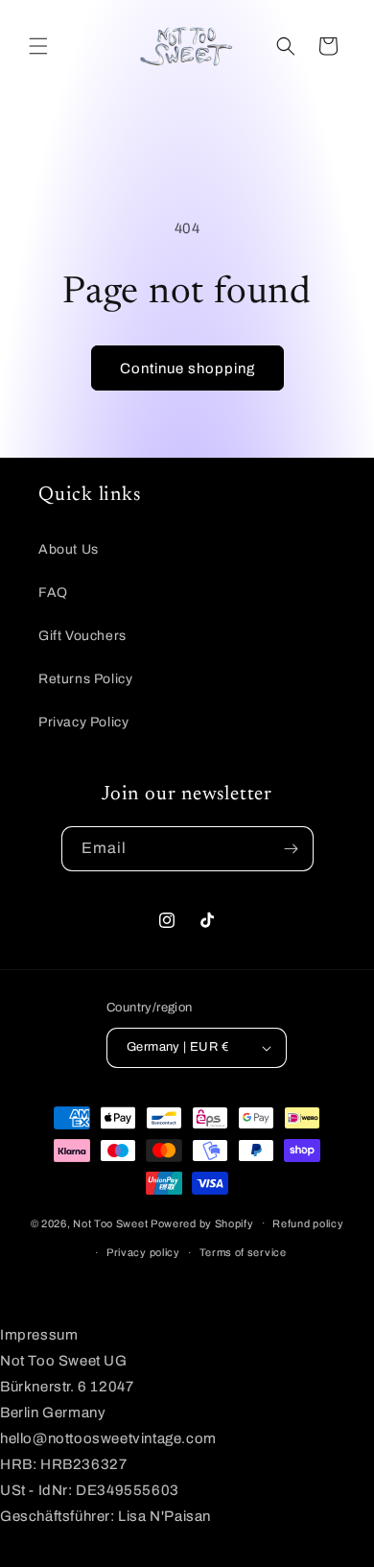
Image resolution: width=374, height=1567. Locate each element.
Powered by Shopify (202, 1222)
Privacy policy (143, 1252)
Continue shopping (187, 368)
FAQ (53, 592)
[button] (38, 46)
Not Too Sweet (110, 1222)
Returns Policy (85, 679)
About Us (68, 549)
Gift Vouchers (82, 636)
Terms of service (243, 1252)
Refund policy (307, 1223)
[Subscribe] (291, 848)
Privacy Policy (83, 722)
